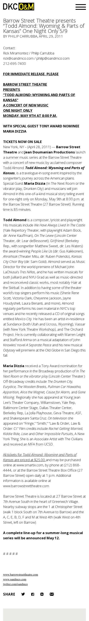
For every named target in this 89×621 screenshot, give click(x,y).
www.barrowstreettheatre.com (20, 574)
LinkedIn (41, 594)
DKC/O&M (18, 6)
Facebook (32, 594)
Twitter (23, 594)
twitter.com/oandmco (15, 584)
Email (52, 594)
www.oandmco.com (14, 579)
